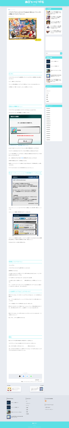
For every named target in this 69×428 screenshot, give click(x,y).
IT (46, 88)
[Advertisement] (25, 48)
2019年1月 (48, 118)
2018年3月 (48, 139)
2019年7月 (48, 114)
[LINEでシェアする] (31, 376)
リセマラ (40, 381)
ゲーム (41, 379)
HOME (35, 423)
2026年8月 (48, 108)
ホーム (34, 4)
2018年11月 (48, 123)
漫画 (47, 95)
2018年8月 (48, 129)
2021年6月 (48, 110)
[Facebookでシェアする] (23, 376)
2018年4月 (48, 137)
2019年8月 (48, 112)
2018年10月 (48, 125)
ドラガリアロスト (27, 381)
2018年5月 (48, 135)
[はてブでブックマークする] (27, 376)
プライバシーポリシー (49, 409)
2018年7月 (48, 131)
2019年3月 (48, 116)
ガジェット (28, 403)
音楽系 (47, 101)
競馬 (47, 97)
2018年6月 (48, 133)
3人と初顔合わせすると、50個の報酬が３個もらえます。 (19, 145)
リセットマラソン (35, 381)
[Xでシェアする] (19, 376)
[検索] (61, 53)
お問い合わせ (48, 407)
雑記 (47, 99)
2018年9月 (48, 127)
